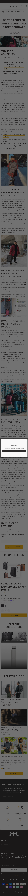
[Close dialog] (26, 440)
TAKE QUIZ (14, 450)
